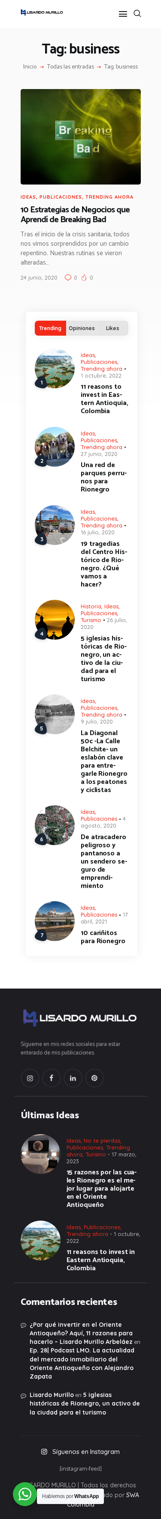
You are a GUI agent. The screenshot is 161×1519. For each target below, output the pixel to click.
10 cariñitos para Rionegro (103, 937)
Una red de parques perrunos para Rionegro (104, 477)
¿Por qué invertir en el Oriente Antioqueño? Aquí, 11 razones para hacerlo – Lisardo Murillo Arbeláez (81, 1333)
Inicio (29, 67)
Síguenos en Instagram (86, 1452)
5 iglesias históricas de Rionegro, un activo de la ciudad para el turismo (104, 658)
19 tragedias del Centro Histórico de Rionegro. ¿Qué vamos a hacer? (104, 564)
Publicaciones (60, 197)
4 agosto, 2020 (103, 822)
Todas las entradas (70, 67)
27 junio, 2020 (99, 453)
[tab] (50, 328)
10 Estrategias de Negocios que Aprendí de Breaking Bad (75, 215)
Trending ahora (109, 197)
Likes (112, 328)
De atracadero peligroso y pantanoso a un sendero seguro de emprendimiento (104, 861)
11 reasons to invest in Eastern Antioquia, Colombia (104, 399)
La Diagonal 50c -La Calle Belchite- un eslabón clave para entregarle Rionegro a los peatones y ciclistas (104, 761)
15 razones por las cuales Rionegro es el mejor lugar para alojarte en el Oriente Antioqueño (102, 1188)
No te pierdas (102, 1140)
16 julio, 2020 (98, 532)
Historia (91, 606)
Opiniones (82, 328)
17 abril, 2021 (104, 918)
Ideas (28, 197)
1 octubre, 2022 (101, 375)
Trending (50, 328)
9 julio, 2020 (97, 721)
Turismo (91, 620)
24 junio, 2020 (39, 277)
